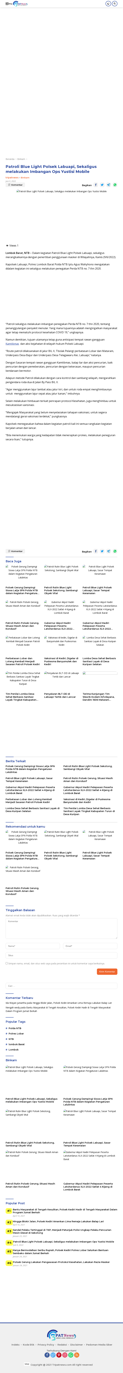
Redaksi (62, 1344)
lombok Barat (17, 1044)
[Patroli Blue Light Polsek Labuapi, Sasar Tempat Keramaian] (100, 574)
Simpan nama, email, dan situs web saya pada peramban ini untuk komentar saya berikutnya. (56, 963)
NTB (11, 1039)
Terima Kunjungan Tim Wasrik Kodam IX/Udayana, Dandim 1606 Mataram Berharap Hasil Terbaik (99, 696)
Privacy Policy (46, 1344)
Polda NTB (15, 1028)
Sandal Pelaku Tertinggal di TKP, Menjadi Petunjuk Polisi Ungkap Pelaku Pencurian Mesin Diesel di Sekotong (62, 1231)
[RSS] (76, 1355)
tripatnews (12, 177)
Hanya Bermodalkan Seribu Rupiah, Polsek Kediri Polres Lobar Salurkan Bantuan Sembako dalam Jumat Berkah (60, 1252)
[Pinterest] (59, 1355)
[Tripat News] (19, 3)
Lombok (14, 1049)
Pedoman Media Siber (99, 1344)
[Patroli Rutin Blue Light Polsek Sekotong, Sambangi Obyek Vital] (61, 574)
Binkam (25, 177)
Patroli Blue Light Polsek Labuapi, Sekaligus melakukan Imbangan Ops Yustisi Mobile (31, 1100)
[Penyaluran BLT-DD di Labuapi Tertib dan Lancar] (61, 681)
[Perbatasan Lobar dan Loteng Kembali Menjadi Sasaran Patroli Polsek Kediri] (23, 645)
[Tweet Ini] (102, 184)
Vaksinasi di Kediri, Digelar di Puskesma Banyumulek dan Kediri (61, 661)
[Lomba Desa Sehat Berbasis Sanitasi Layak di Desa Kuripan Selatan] (100, 645)
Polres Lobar (16, 1033)
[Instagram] (64, 1355)
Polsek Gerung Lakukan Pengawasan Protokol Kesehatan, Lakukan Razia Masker (61, 1262)
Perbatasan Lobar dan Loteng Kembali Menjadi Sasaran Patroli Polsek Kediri (23, 661)
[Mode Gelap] (108, 3)
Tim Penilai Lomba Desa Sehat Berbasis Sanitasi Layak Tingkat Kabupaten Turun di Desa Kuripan (21, 696)
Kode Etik (28, 1344)
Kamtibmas (12, 343)
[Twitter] (53, 1355)
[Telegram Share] (108, 184)
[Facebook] (47, 1355)
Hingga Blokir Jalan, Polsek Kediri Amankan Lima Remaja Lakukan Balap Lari (72, 1002)
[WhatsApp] (70, 1355)
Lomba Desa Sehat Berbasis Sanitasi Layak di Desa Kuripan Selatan (99, 661)
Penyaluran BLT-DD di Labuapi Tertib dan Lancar (60, 695)
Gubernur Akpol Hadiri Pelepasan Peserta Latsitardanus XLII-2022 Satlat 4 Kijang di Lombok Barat (59, 626)
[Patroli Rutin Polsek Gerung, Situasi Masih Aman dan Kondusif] (23, 610)
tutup (27, 1364)
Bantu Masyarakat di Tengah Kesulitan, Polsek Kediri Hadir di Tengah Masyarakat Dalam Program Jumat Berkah (65, 1211)
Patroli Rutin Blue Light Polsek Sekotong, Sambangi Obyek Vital (61, 590)
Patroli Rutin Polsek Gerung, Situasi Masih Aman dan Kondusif (22, 626)
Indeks (16, 1344)
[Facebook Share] (95, 184)
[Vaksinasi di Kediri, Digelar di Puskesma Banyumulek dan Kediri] (61, 645)
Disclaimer (76, 1344)
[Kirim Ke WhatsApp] (115, 184)
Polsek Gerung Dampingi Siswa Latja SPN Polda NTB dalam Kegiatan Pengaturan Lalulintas (22, 590)
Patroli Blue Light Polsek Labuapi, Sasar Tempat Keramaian (97, 590)
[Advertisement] (64, 29)
